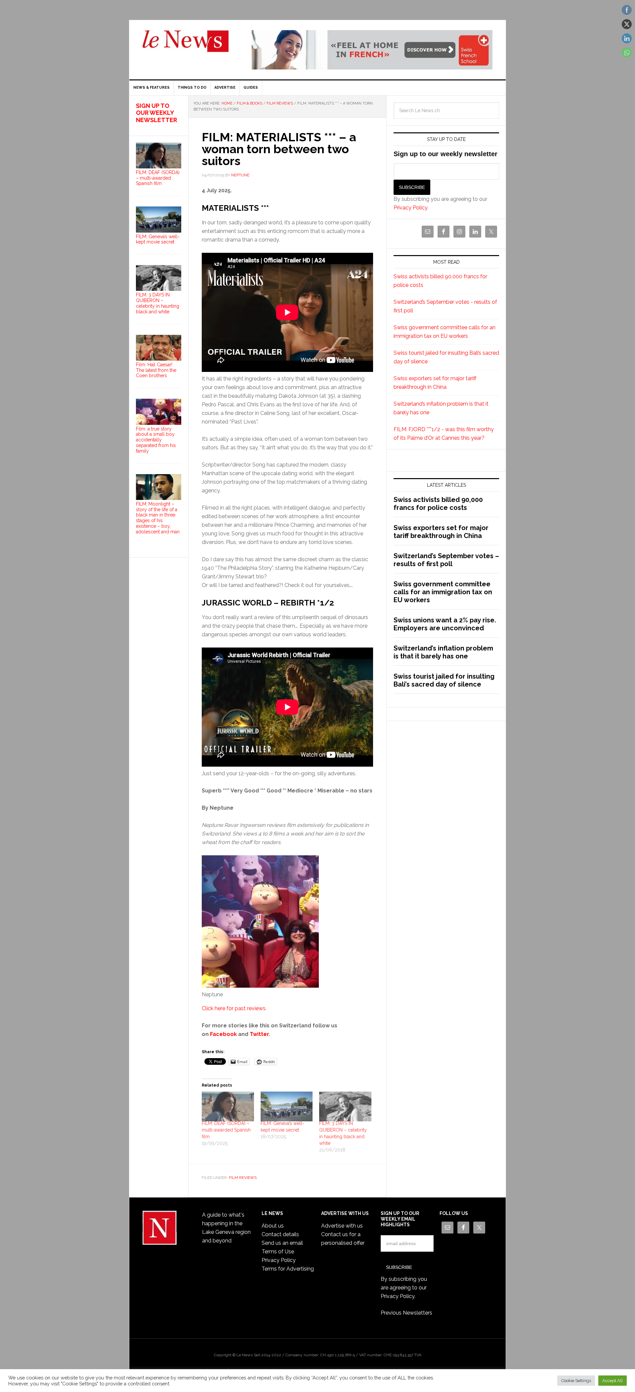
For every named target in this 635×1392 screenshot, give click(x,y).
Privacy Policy (537, 1376)
